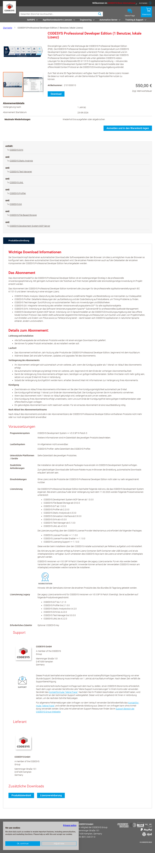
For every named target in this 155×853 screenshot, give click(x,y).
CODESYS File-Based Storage (23, 215)
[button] (114, 3)
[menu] (89, 19)
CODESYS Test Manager (21, 171)
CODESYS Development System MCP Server (30, 226)
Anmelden (143, 3)
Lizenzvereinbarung (51, 795)
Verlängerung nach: (12, 107)
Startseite (7, 28)
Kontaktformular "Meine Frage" (63, 692)
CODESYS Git (16, 204)
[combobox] (61, 14)
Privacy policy (69, 825)
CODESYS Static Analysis (21, 161)
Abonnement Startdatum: (15, 112)
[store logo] (10, 8)
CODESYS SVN (16, 150)
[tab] (19, 240)
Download (56, 94)
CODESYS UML (16, 182)
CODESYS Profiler (18, 193)
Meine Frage (130, 16)
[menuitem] (31, 19)
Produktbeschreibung (18, 240)
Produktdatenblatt (21, 795)
